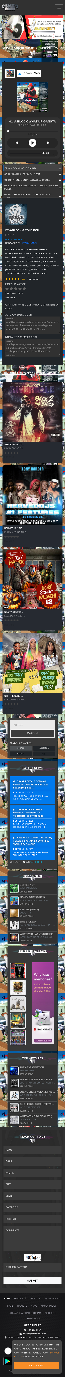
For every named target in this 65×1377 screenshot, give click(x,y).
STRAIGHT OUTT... (14, 444)
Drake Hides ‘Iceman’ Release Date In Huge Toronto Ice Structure (28, 813)
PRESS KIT (49, 1313)
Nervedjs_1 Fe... (14, 528)
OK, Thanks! (36, 1365)
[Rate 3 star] (15, 289)
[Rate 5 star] (24, 289)
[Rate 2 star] (11, 289)
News (34, 1305)
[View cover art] (10, 73)
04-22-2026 (28, 792)
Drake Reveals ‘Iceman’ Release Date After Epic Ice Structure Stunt (30, 784)
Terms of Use (34, 1298)
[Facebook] (8, 1350)
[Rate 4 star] (20, 289)
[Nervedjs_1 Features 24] (32, 495)
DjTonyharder (29, 243)
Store (10, 1305)
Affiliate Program (31, 1313)
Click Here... (37, 862)
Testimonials (33, 1318)
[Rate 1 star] (7, 289)
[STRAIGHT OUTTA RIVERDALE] (32, 412)
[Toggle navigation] (59, 7)
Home (7, 1298)
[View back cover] (16, 214)
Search (31, 733)
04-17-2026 (28, 849)
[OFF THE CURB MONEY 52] (32, 663)
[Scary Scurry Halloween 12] (32, 579)
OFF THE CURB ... (13, 696)
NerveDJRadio (52, 1298)
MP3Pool (18, 1298)
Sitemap (14, 1313)
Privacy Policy (48, 1305)
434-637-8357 (34, 1330)
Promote (22, 1305)
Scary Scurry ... (14, 612)
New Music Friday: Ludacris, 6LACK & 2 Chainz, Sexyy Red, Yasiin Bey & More (32, 841)
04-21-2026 (28, 820)
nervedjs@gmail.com (34, 1333)
